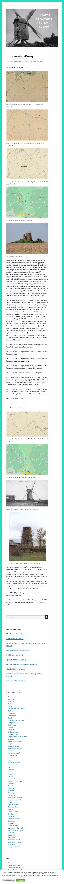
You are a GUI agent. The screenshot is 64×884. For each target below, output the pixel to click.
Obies (10, 802)
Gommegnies (12, 755)
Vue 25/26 (13, 184)
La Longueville (13, 765)
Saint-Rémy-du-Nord (15, 828)
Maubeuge (11, 793)
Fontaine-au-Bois (14, 746)
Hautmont (11, 758)
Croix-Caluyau (13, 732)
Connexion (11, 863)
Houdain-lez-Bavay (14, 762)
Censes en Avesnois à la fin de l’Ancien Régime (21, 664)
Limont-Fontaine (14, 779)
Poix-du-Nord (13, 804)
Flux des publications (15, 865)
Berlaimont (12, 711)
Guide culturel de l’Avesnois (15, 681)
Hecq (9, 760)
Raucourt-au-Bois (14, 819)
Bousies (10, 718)
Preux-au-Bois (13, 811)
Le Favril (11, 769)
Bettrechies (12, 715)
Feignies (11, 739)
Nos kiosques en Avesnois (14, 655)
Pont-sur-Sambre (14, 807)
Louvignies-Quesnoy (15, 781)
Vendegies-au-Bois (14, 842)
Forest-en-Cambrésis (15, 748)
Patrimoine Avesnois (23, 634)
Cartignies (11, 723)
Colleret (10, 727)
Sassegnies (11, 835)
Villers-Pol (11, 844)
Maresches (11, 788)
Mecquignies (12, 795)
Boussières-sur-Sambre (16, 720)
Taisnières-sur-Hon (15, 840)
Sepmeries (11, 837)
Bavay (10, 706)
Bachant (11, 704)
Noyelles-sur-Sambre (15, 800)
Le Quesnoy (12, 772)
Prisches (11, 814)
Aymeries (11, 701)
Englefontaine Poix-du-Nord (17, 737)
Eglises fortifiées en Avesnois (16, 660)
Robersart (11, 821)
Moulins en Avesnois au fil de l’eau (17, 650)
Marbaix (11, 786)
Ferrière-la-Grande (14, 741)
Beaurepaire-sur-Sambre (16, 708)
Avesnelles (11, 699)
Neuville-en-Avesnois (15, 797)
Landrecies (11, 767)
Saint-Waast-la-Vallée (15, 830)
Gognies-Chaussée (14, 753)
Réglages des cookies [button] (8, 880)
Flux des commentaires (16, 867)
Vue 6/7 (10, 107)
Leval (10, 774)
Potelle (10, 809)
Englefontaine (13, 734)
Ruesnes (11, 823)
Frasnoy (10, 751)
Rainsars (11, 816)
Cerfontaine (12, 725)
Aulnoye (11, 697)
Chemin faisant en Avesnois (15, 669)
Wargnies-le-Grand (14, 847)
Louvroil (11, 783)
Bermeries (11, 713)
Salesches (11, 833)
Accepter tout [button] (20, 880)
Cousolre (11, 730)
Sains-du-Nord (13, 826)
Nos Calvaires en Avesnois (15, 638)
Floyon (10, 744)
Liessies (10, 776)
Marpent (11, 790)
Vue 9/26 (12, 145)
